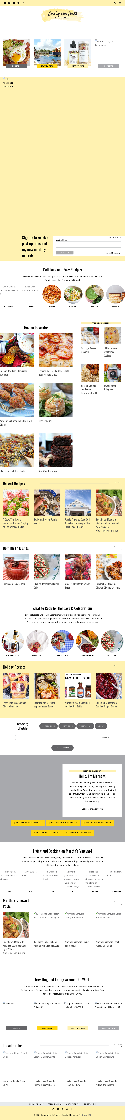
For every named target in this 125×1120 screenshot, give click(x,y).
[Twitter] (18, 3)
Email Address (62, 240)
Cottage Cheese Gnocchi (88, 350)
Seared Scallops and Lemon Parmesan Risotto (89, 389)
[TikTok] (23, 3)
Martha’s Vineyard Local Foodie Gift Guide (107, 943)
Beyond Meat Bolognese (110, 387)
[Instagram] (9, 3)
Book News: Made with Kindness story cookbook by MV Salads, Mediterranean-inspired (107, 525)
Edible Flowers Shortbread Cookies (110, 351)
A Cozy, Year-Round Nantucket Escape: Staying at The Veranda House (15, 523)
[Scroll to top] (119, 1103)
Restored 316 (85, 1115)
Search (105, 737)
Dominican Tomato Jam (14, 584)
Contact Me (90, 1104)
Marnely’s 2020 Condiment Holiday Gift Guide (78, 704)
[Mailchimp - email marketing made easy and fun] (113, 253)
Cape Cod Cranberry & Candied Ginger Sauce (106, 704)
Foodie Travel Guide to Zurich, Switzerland (106, 1083)
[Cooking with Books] (62, 15)
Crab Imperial (45, 421)
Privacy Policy (36, 1104)
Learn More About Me (92, 809)
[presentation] (17, 350)
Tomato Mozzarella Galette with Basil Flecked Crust (54, 372)
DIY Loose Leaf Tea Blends (12, 471)
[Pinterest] (14, 3)
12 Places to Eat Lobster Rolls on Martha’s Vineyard (46, 943)
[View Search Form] (114, 3)
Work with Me (73, 1104)
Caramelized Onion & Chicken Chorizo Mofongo (108, 585)
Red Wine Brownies (48, 471)
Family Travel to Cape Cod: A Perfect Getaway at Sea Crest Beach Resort (77, 523)
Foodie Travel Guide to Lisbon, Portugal (75, 1083)
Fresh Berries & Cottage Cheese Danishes (14, 704)
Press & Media (55, 1104)
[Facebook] (5, 3)
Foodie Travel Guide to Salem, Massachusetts (44, 1083)
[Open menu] (120, 3)
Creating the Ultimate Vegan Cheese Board (44, 704)
